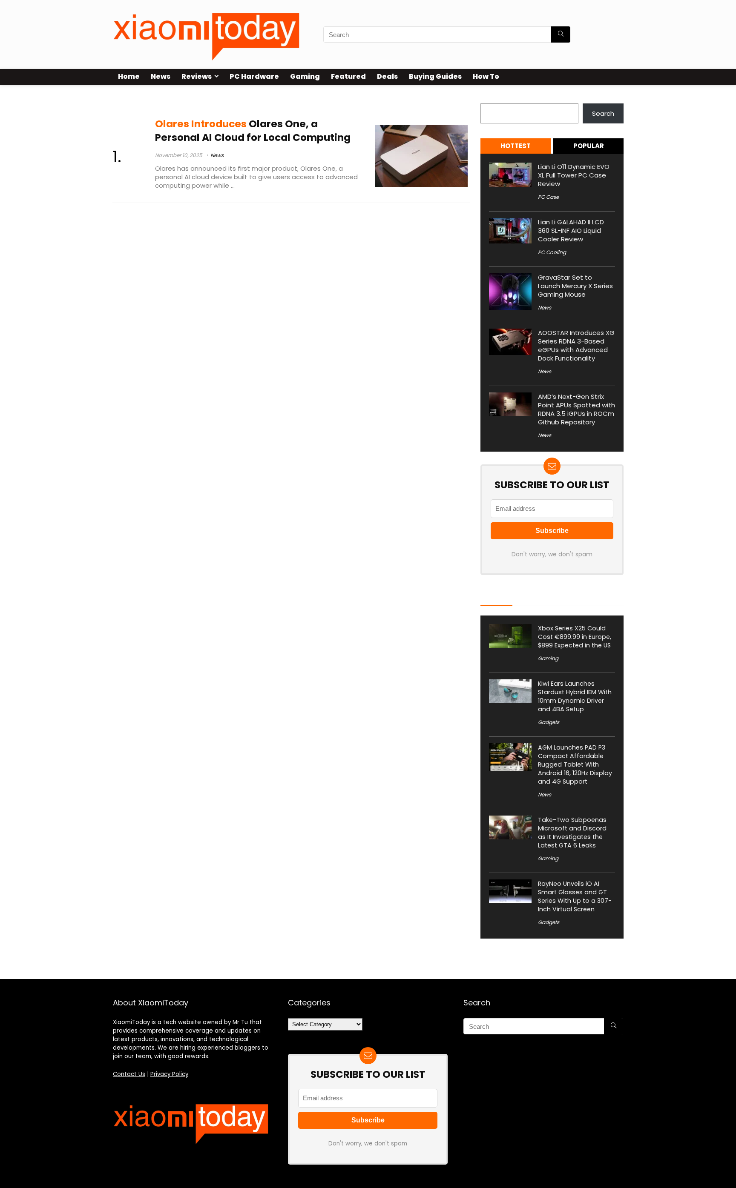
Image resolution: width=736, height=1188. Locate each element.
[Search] (560, 34)
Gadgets (548, 722)
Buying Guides (435, 76)
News (160, 76)
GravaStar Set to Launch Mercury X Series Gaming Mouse (575, 286)
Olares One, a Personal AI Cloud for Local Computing (253, 130)
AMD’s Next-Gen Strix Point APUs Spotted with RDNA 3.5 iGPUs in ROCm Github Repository (576, 409)
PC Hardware (254, 76)
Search (491, 98)
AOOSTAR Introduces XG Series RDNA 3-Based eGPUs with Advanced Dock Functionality (576, 345)
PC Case (548, 196)
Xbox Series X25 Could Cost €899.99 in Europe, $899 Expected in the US (574, 637)
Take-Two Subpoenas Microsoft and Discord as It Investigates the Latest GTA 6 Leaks (572, 833)
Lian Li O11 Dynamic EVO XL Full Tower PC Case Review (574, 175)
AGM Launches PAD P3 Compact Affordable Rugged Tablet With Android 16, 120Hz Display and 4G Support (575, 764)
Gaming (305, 76)
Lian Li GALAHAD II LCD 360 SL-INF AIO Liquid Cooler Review (571, 230)
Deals (387, 76)
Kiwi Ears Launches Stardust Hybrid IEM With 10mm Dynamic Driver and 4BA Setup (575, 696)
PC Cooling (552, 252)
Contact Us (129, 1074)
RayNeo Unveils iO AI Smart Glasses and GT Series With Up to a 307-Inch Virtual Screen (575, 896)
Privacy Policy (169, 1074)
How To (486, 76)
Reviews (196, 76)
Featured (348, 76)
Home (129, 76)
